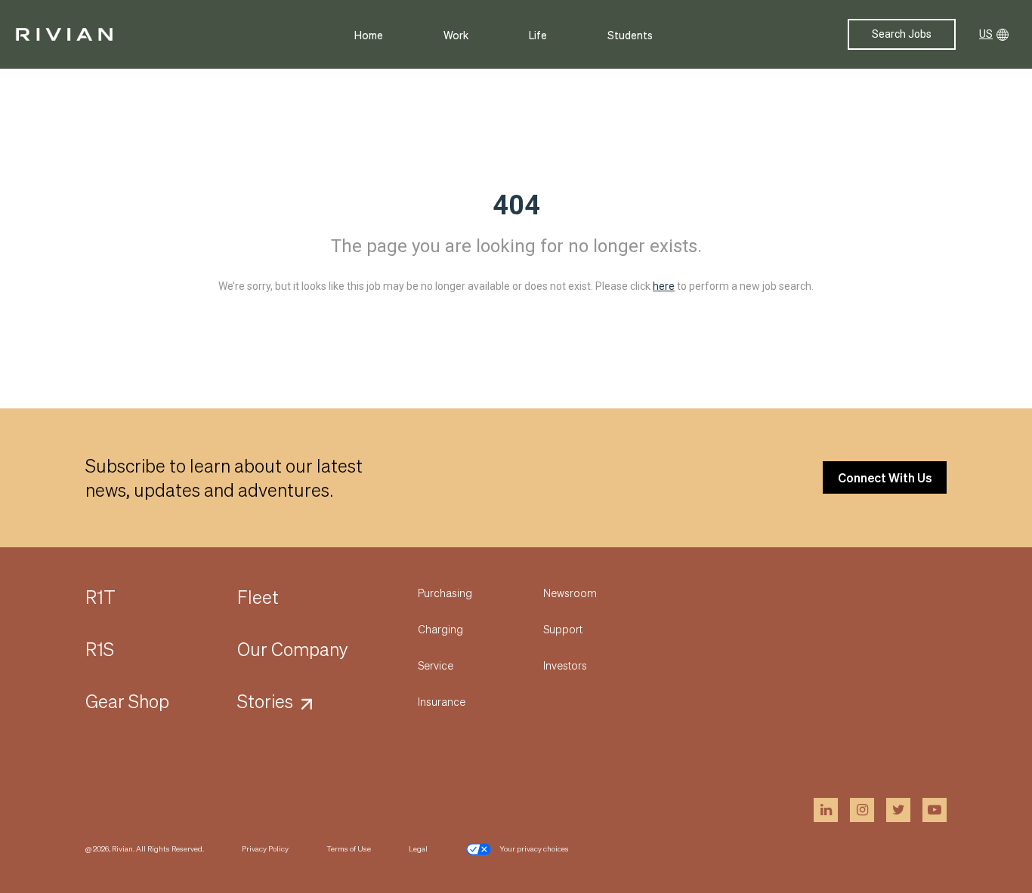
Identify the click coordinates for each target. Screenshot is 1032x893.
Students (630, 35)
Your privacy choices (534, 848)
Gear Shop (127, 701)
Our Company (292, 649)
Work (455, 35)
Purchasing (445, 592)
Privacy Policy (265, 848)
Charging (440, 629)
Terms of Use (348, 848)
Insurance (441, 701)
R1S (99, 649)
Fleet (258, 596)
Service (435, 665)
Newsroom (570, 592)
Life (538, 35)
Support (562, 629)
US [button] (986, 34)
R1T (100, 596)
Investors (565, 665)
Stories (265, 701)
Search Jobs (902, 34)
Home (368, 35)
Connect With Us (885, 477)
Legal (418, 848)
